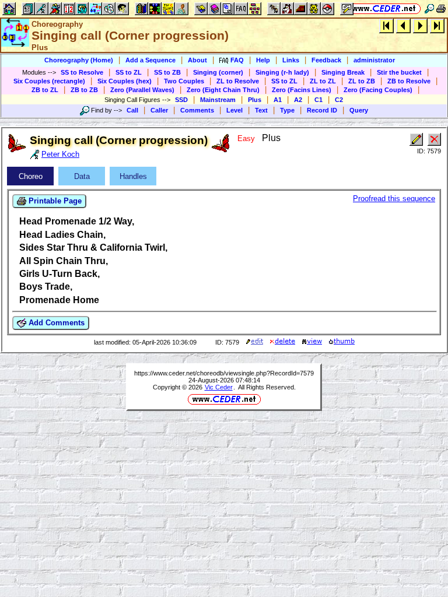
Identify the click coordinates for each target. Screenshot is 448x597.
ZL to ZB (361, 81)
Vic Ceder (219, 387)
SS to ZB (167, 72)
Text (261, 110)
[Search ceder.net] (429, 8)
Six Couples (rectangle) (49, 81)
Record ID (322, 110)
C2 (339, 99)
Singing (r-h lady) (282, 72)
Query (358, 110)
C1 (318, 99)
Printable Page (54, 200)
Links (290, 60)
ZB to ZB (84, 89)
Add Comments (55, 322)
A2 (298, 99)
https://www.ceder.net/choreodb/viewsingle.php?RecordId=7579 (224, 373)
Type (287, 110)
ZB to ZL (45, 89)
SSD (181, 99)
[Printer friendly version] (441, 8)
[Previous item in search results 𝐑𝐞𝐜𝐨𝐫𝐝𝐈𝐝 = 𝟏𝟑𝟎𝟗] (403, 25)
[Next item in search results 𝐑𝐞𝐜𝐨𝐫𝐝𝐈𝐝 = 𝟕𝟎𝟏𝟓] (420, 25)
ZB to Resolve (408, 81)
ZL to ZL (323, 81)
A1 (278, 99)
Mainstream (218, 99)
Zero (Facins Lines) (301, 89)
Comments (197, 110)
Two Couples (184, 81)
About (197, 60)
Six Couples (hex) (124, 81)
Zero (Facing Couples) (378, 89)
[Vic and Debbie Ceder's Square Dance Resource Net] (384, 8)
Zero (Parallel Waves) (142, 89)
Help (263, 60)
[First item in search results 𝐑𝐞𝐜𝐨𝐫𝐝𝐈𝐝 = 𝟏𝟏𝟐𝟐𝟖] (386, 25)
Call (132, 110)
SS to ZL (129, 72)
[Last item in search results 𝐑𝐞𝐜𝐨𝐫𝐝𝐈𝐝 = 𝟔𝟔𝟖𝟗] (437, 25)
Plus (254, 99)
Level (234, 110)
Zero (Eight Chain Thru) (223, 89)
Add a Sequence (150, 60)
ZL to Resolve (237, 81)
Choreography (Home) (78, 60)
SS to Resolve (82, 72)
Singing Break (343, 72)
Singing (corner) (218, 72)
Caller (159, 110)
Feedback (326, 60)
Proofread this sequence (394, 198)
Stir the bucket (399, 72)
